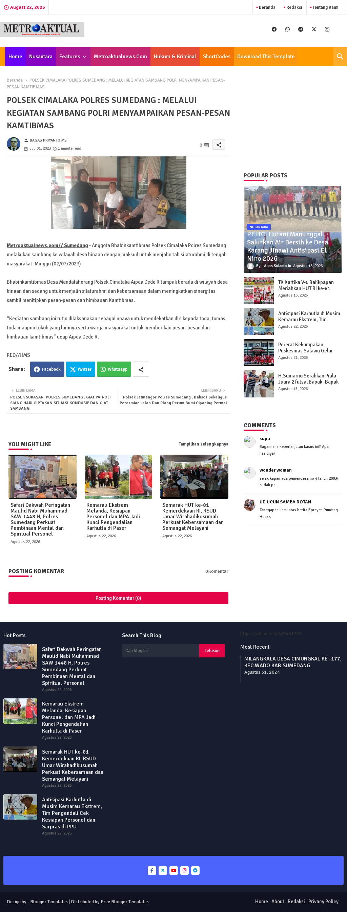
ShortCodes (216, 56)
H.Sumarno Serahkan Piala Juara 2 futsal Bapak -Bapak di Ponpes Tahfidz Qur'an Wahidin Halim (308, 385)
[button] (340, 56)
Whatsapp (117, 369)
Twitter (84, 369)
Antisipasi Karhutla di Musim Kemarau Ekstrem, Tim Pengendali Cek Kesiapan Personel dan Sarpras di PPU (309, 322)
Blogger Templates (49, 902)
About (277, 901)
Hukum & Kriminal (175, 56)
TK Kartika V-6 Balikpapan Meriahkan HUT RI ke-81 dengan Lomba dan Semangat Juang (306, 291)
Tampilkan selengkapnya (203, 444)
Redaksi (293, 7)
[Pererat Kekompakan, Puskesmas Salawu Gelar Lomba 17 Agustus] (259, 352)
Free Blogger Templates (125, 902)
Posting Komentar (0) (118, 598)
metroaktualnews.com (120, 56)
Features (69, 56)
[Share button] (141, 369)
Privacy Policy (323, 901)
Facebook (51, 369)
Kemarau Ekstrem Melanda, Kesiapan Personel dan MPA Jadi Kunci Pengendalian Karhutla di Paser (113, 516)
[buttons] (274, 29)
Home (15, 56)
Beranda (266, 7)
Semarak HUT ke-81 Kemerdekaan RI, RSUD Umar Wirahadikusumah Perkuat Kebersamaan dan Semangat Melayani (193, 516)
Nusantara (41, 56)
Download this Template (266, 56)
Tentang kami (325, 7)
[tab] (15, 56)
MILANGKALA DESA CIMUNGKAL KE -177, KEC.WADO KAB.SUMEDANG (293, 662)
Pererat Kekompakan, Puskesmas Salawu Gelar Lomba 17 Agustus (305, 351)
